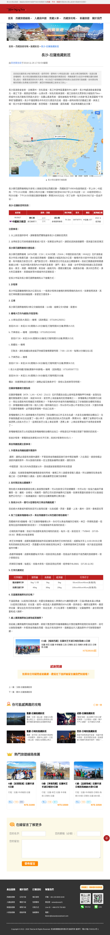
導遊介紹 (23, 902)
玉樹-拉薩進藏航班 (24, 687)
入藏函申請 (40, 18)
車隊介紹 (23, 907)
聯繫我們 (49, 889)
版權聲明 (35, 912)
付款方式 (35, 907)
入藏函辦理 (11, 902)
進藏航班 (34, 46)
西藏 (48, 2)
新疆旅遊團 (11, 907)
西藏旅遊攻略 (22, 46)
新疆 (58, 2)
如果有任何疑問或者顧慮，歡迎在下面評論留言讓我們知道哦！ (56, 674)
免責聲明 (35, 902)
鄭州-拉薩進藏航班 (24, 692)
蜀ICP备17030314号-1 (90, 929)
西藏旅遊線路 (23, 18)
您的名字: (14, 833)
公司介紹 (23, 897)
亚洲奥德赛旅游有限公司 (60, 929)
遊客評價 (23, 912)
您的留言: (14, 841)
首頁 (10, 18)
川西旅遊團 (11, 912)
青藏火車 (54, 18)
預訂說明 (35, 897)
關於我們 (97, 18)
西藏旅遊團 (11, 897)
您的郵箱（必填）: (65, 833)
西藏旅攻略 (69, 18)
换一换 (99, 705)
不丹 (53, 2)
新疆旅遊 (84, 18)
